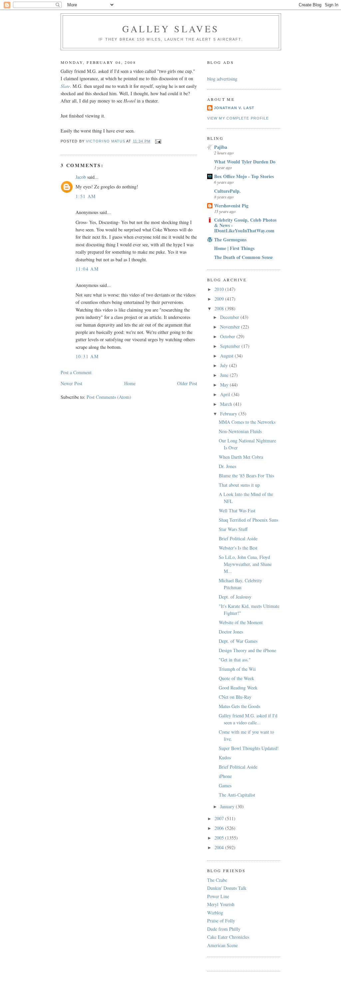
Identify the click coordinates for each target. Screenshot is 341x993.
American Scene (222, 945)
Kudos (225, 757)
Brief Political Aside (238, 538)
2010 (219, 289)
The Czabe (217, 880)
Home (130, 383)
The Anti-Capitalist (237, 795)
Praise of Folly (221, 920)
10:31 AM (87, 356)
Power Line (218, 896)
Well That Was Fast (237, 510)
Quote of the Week (236, 678)
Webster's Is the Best (238, 548)
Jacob (81, 177)
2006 (219, 828)
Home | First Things (234, 248)
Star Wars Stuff (233, 529)
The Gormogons (230, 239)
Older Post (187, 383)
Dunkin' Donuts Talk (226, 888)
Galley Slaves (170, 28)
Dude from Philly (223, 929)
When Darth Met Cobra (241, 457)
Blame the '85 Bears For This (246, 475)
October (228, 336)
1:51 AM (86, 196)
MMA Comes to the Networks (247, 422)
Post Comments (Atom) (109, 397)
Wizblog (215, 912)
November (230, 327)
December (230, 317)
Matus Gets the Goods (239, 706)
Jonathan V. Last (234, 108)
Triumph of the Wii (237, 669)
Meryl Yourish (220, 904)
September (230, 346)
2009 (219, 299)
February (229, 413)
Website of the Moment (241, 622)
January (228, 806)
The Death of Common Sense (243, 257)
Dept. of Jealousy (235, 597)
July (224, 365)
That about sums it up (239, 485)
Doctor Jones (231, 631)
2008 (219, 308)
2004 (219, 847)
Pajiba (220, 146)
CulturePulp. (227, 190)
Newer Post (71, 383)
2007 (219, 818)
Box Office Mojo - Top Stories (244, 176)
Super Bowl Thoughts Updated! (249, 748)
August (227, 356)
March (226, 404)
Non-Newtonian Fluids (240, 431)
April (225, 394)
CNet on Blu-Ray (235, 697)
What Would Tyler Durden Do (244, 161)
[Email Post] (158, 141)
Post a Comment (76, 372)
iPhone (225, 776)
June (225, 375)
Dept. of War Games (238, 641)
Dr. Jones (227, 466)
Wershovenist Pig (231, 205)
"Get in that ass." (235, 659)
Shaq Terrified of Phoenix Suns (248, 520)
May (225, 384)
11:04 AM (87, 269)
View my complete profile (238, 118)
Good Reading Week (238, 687)
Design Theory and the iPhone (247, 650)
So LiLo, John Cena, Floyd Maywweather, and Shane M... (245, 564)
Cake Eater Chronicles (228, 937)
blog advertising (222, 79)
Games (225, 785)
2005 (219, 838)
